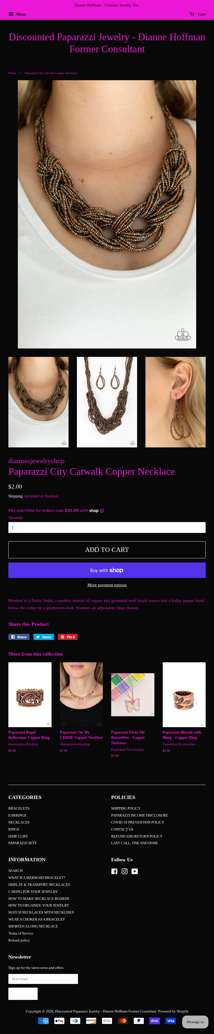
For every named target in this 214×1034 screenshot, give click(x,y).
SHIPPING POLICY (125, 808)
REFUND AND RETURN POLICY (136, 836)
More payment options (107, 585)
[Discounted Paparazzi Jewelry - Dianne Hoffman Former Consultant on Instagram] (124, 873)
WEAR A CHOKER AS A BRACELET (36, 919)
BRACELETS (18, 808)
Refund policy (19, 940)
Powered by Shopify (173, 1011)
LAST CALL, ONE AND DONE (134, 843)
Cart (201, 14)
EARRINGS (17, 815)
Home (12, 73)
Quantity (15, 517)
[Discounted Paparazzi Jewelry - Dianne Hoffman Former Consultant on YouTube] (135, 873)
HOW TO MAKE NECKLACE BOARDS (38, 899)
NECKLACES (19, 822)
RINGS (13, 829)
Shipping (15, 496)
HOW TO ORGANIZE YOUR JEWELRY (38, 905)
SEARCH (15, 871)
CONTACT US (122, 829)
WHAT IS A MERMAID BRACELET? (36, 878)
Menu (20, 14)
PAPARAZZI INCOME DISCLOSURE (139, 815)
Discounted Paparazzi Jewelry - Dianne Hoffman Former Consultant (107, 42)
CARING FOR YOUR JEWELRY (33, 892)
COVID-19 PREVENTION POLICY (137, 822)
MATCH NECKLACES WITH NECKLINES (41, 912)
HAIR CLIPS (18, 836)
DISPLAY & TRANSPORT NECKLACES (39, 885)
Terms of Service (20, 933)
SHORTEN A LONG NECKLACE (33, 926)
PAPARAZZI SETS (22, 843)
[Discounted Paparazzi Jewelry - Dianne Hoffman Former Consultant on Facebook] (114, 873)
